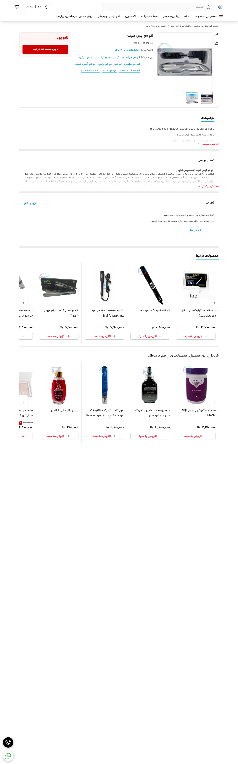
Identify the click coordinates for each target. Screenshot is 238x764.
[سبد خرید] (17, 7)
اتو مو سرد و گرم (110, 57)
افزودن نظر (30, 203)
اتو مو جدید (109, 70)
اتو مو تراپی (105, 64)
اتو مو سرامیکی (89, 57)
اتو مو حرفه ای (131, 57)
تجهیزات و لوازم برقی (156, 26)
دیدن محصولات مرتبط (45, 49)
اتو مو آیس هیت (85, 64)
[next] (23, 302)
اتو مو (118, 64)
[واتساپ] (8, 756)
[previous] (214, 302)
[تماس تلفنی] (8, 742)
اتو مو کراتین (132, 64)
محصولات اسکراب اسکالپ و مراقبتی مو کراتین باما (195, 26)
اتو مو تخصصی (90, 70)
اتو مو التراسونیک (129, 70)
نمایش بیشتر (210, 144)
